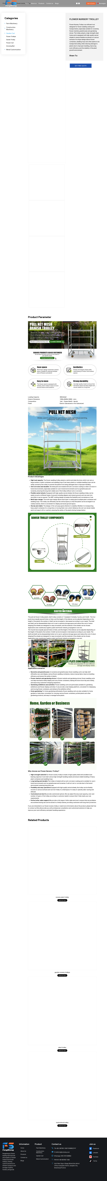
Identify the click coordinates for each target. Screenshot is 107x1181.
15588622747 (72, 1148)
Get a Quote (91, 3)
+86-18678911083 (61, 1148)
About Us (23, 1151)
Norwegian (102, 3)
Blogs (57, 3)
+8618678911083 (64, 1160)
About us (34, 3)
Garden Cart (39, 1156)
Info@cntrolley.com (64, 1152)
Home (27, 3)
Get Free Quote (81, 66)
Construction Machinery (40, 1151)
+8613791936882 (66, 1156)
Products (41, 3)
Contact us (49, 3)
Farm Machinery (40, 1148)
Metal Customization (42, 1159)
